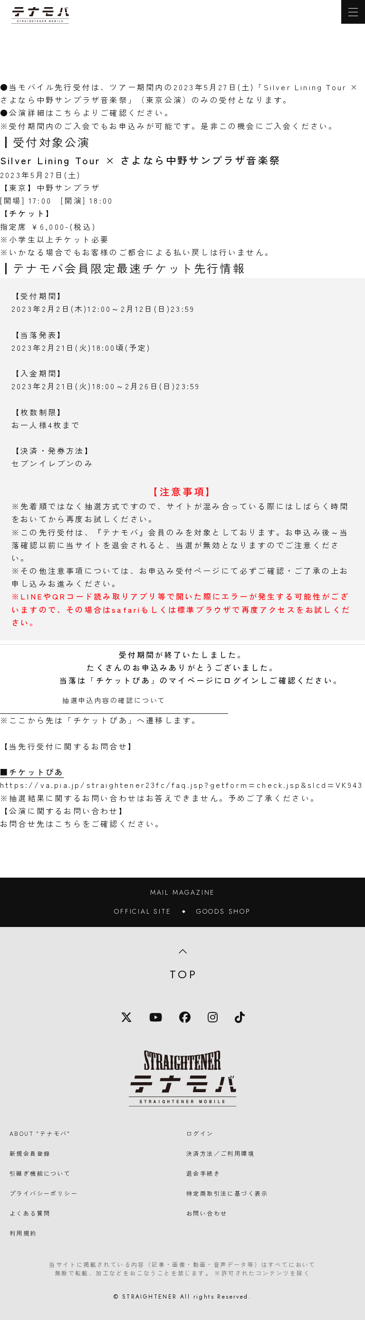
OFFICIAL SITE (142, 911)
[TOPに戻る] (40, 15)
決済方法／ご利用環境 (220, 1153)
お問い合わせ (206, 1213)
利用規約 (23, 1233)
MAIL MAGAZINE (182, 892)
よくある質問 (30, 1213)
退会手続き (203, 1173)
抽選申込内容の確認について (114, 700)
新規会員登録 (30, 1153)
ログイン (200, 1133)
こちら (68, 112)
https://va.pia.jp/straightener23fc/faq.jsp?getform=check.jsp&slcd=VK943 (181, 784)
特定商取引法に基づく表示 (227, 1193)
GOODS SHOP (223, 911)
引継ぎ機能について (40, 1173)
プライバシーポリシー (44, 1193)
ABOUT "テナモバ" (40, 1133)
